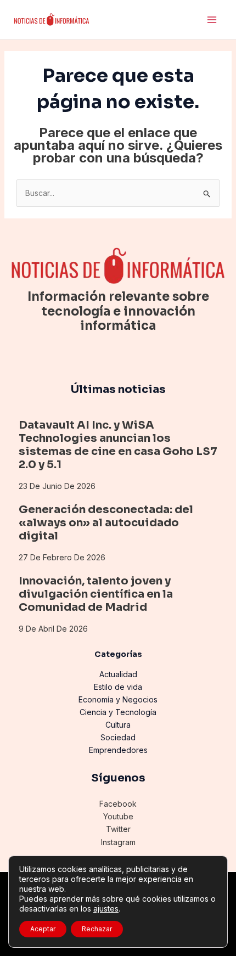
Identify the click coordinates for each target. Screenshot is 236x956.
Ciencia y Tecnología (118, 712)
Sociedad (118, 737)
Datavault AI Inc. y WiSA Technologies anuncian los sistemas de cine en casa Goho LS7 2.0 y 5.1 (118, 444)
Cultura (118, 724)
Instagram (118, 842)
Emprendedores (118, 750)
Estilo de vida (118, 686)
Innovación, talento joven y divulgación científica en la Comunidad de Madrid (96, 594)
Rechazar (97, 929)
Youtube (118, 816)
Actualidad (118, 674)
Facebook (118, 803)
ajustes (106, 908)
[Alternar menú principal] (211, 19)
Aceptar (42, 929)
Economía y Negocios (118, 699)
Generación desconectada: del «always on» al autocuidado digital (106, 523)
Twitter (118, 829)
